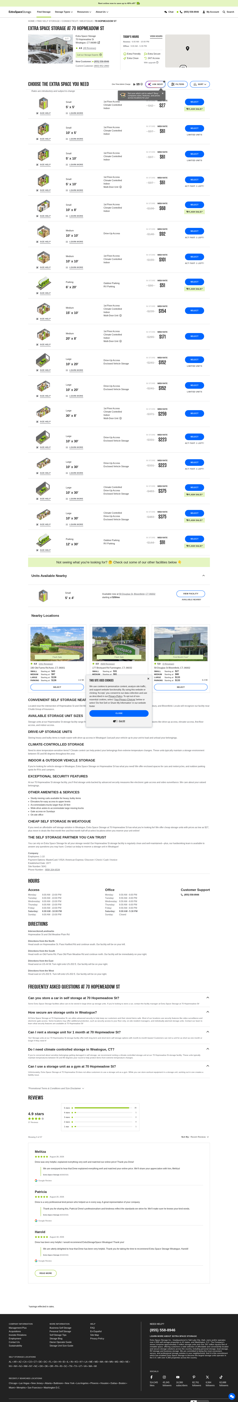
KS (76, 1362)
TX (75, 1366)
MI (106, 1362)
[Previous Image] (31, 48)
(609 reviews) (108, 664)
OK (46, 1366)
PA (56, 1366)
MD (96, 1362)
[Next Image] (69, 48)
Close (119, 713)
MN (111, 1362)
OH (41, 1366)
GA (55, 1362)
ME (91, 1362)
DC (45, 1362)
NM (25, 1366)
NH (15, 1366)
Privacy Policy (97, 1338)
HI (60, 1362)
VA (85, 1366)
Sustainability (15, 1346)
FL (50, 1362)
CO (30, 1362)
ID (64, 1362)
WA (90, 1366)
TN (70, 1366)
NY (30, 1366)
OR (51, 1366)
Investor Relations (17, 1335)
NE (127, 1362)
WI (95, 1366)
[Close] (163, 93)
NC (36, 1366)
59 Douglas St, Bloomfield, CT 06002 (137, 594)
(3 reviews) (168, 664)
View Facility (190, 594)
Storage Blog (56, 1338)
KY (81, 1362)
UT (80, 1366)
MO (122, 1362)
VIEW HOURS (156, 36)
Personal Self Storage (60, 1331)
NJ (20, 1366)
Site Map (94, 1335)
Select (194, 102)
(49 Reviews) (89, 48)
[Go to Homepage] (20, 12)
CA (25, 1362)
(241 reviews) (46, 664)
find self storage (48, 21)
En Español (96, 1331)
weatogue (86, 21)
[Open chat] (231, 1396)
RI (61, 1366)
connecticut (70, 21)
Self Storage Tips (58, 1335)
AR (15, 1362)
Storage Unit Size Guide (61, 1346)
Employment (15, 1338)
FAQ (92, 1328)
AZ (20, 1362)
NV (10, 1366)
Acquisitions (15, 1331)
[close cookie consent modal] (148, 679)
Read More (46, 1273)
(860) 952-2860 (101, 66)
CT (35, 1362)
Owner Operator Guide (61, 1342)
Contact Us (14, 1342)
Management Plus (18, 1328)
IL (68, 1362)
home (31, 21)
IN (72, 1362)
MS (116, 1362)
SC (65, 1366)
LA (86, 1362)
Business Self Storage (60, 1328)
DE (40, 1362)
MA (101, 1362)
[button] (119, 579)
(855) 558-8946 (191, 895)
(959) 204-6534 (52, 870)
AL (10, 1362)
